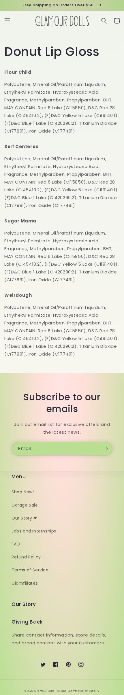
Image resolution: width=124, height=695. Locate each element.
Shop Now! (23, 492)
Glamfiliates (25, 583)
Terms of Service (30, 570)
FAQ (16, 544)
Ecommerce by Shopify (83, 691)
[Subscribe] (105, 449)
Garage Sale (25, 505)
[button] (7, 20)
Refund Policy (26, 557)
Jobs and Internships (34, 531)
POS (58, 691)
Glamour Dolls (44, 691)
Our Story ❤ (24, 518)
